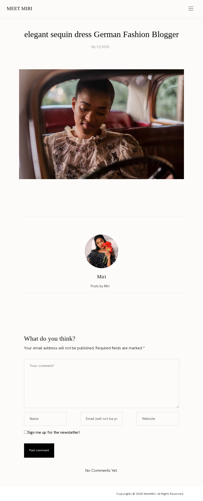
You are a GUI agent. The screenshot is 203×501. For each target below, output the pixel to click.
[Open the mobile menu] (190, 8)
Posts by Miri (100, 286)
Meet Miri (19, 8)
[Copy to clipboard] (115, 206)
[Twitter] (97, 206)
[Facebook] (87, 206)
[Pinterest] (106, 206)
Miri (101, 276)
